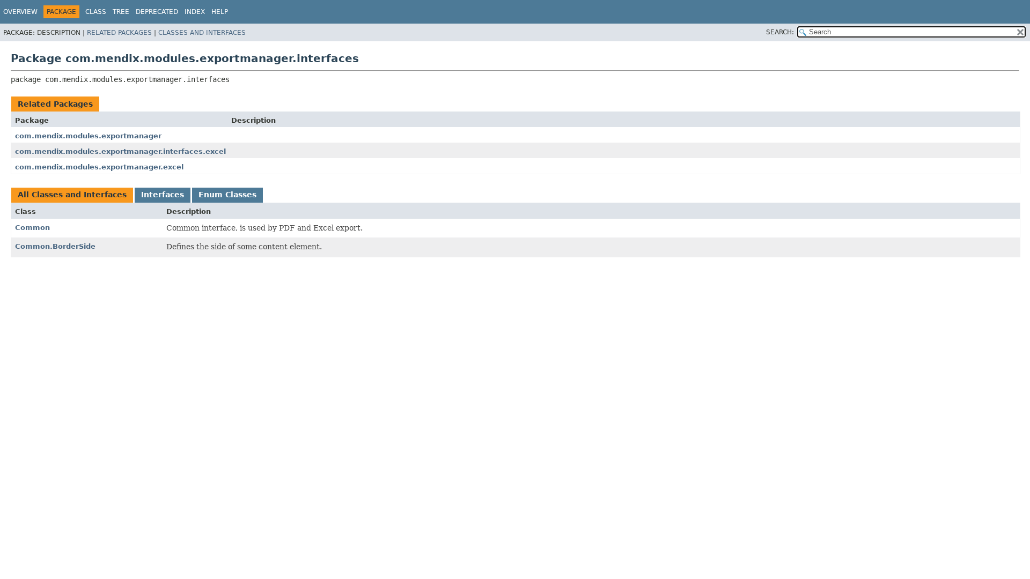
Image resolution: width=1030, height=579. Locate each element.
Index (195, 12)
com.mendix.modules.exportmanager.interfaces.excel (120, 151)
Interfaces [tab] (162, 194)
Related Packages (119, 32)
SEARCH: (780, 32)
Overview (20, 12)
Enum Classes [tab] (227, 194)
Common (32, 228)
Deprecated (157, 12)
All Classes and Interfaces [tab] (72, 194)
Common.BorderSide (55, 246)
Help (219, 12)
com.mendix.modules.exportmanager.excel (99, 167)
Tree (121, 12)
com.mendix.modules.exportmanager (88, 136)
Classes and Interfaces (202, 32)
